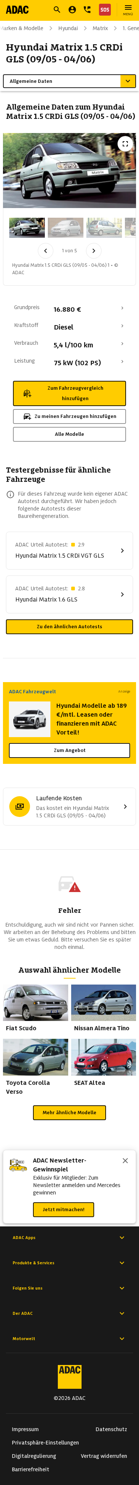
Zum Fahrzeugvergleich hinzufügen (75, 393)
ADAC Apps (24, 1237)
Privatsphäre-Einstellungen (45, 1442)
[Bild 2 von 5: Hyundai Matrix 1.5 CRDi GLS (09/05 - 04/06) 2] (65, 228)
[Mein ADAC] (72, 9)
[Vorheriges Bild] (45, 251)
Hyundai (68, 28)
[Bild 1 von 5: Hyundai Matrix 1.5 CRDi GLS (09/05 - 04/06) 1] (27, 228)
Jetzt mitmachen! (64, 1209)
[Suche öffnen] (57, 9)
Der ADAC (23, 1313)
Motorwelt (24, 1338)
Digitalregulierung (34, 1456)
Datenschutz (111, 1429)
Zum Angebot (70, 750)
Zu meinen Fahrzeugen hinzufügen (75, 416)
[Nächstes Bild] (94, 251)
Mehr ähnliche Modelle (69, 1112)
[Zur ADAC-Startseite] (17, 10)
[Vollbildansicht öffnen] (125, 144)
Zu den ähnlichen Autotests (69, 626)
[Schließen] (125, 1161)
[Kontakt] (87, 9)
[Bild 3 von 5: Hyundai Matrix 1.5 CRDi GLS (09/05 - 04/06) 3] (104, 228)
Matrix (100, 28)
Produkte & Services (33, 1262)
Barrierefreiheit (30, 1469)
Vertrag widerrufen (104, 1456)
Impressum (25, 1429)
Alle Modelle (69, 434)
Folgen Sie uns (28, 1288)
